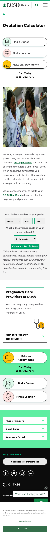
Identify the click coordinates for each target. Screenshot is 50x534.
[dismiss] (46, 488)
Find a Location (22, 53)
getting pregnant (23, 162)
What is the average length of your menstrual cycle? (25, 229)
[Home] (12, 486)
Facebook (5, 473)
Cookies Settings (25, 521)
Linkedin (30, 473)
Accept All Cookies (25, 529)
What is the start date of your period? (25, 214)
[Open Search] (36, 5)
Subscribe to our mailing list (25, 461)
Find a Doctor (21, 42)
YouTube (14, 473)
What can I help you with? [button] (30, 494)
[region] (25, 518)
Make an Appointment (26, 64)
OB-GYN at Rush (12, 194)
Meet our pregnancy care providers (17, 336)
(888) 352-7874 (25, 76)
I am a (23, 5)
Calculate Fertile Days (25, 246)
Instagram (22, 473)
